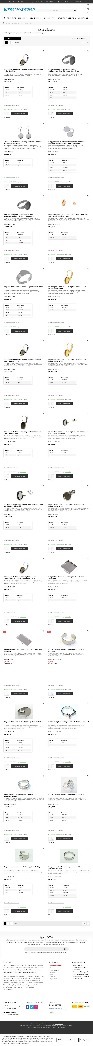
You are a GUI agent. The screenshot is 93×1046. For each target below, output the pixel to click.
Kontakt (52, 976)
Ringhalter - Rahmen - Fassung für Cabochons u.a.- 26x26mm (67, 578)
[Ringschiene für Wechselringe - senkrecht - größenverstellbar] (24, 783)
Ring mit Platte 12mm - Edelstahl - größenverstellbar (23, 722)
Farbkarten (76, 970)
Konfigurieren (85, 1040)
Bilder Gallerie (77, 965)
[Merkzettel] (84, 8)
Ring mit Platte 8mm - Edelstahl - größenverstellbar (23, 287)
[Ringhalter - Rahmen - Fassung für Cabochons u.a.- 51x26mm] (24, 638)
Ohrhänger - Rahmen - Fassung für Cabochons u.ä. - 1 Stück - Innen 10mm (68, 287)
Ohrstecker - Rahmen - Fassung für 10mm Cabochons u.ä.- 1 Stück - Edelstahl (68, 433)
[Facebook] (27, 1007)
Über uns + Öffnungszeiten (81, 972)
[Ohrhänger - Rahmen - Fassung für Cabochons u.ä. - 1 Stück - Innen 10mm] (68, 275)
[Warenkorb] (88, 8)
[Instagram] (36, 1007)
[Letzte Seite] (12, 42)
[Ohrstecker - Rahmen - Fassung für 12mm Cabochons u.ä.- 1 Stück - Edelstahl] (24, 493)
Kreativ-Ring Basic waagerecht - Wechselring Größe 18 (68, 722)
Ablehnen (60, 1040)
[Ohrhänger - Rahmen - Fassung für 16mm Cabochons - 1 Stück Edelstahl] (24, 58)
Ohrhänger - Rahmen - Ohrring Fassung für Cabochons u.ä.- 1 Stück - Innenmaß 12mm (20, 578)
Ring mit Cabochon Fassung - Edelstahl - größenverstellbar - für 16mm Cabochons (63, 70)
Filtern (8, 38)
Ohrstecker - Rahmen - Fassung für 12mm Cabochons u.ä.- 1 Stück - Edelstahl (23, 505)
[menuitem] (88, 8)
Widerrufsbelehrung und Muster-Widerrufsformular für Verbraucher (81, 976)
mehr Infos (23, 109)
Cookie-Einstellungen (79, 967)
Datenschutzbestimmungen (38, 952)
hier (71, 1025)
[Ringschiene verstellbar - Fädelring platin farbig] (68, 783)
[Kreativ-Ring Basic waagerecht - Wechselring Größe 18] (68, 710)
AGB (51, 974)
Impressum (53, 979)
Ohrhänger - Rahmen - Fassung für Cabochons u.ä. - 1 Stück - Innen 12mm (68, 360)
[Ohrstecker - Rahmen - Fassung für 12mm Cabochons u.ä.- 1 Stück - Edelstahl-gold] (68, 203)
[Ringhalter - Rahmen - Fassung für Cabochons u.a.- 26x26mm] (68, 565)
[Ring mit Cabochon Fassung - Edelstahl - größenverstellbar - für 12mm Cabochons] (24, 203)
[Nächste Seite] (8, 42)
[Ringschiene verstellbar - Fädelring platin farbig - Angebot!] (68, 638)
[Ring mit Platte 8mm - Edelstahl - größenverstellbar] (24, 275)
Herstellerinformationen (11, 105)
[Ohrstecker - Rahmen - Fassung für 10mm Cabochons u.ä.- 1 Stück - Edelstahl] (68, 420)
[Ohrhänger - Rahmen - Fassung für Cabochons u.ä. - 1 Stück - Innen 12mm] (68, 348)
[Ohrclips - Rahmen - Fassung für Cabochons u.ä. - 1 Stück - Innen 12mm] (68, 493)
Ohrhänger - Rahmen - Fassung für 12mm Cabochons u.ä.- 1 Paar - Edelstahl (23, 142)
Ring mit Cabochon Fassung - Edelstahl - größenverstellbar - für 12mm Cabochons (19, 215)
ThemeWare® (61, 1027)
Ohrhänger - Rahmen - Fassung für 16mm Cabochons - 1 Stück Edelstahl (24, 70)
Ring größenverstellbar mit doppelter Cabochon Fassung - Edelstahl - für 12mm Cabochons (66, 142)
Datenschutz (54, 968)
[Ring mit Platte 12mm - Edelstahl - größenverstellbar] (24, 710)
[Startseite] (4, 18)
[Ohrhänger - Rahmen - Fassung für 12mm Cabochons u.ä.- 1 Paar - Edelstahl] (24, 130)
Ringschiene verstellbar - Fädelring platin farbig (66, 794)
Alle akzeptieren (72, 1040)
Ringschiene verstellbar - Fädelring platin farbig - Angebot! (66, 650)
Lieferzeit (52, 972)
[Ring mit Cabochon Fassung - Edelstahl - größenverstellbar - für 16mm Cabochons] (68, 58)
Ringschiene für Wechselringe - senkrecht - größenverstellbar (20, 795)
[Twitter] (32, 1007)
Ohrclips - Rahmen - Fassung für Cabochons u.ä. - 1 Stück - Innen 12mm (67, 505)
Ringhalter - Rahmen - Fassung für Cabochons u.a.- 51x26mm (23, 650)
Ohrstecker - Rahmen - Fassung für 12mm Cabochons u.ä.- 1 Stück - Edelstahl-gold (68, 215)
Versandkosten (54, 970)
